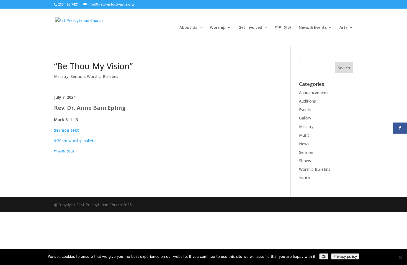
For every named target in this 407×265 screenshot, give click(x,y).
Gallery (305, 118)
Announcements (314, 92)
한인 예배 (283, 28)
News (304, 143)
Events (305, 109)
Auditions (307, 101)
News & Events (313, 28)
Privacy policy (345, 256)
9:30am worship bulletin (75, 140)
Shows (305, 160)
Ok (323, 256)
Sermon (78, 76)
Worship (218, 28)
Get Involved (250, 28)
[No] (400, 257)
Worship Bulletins (102, 76)
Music (304, 135)
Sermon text (66, 130)
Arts (343, 28)
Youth (304, 177)
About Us (188, 28)
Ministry (61, 76)
